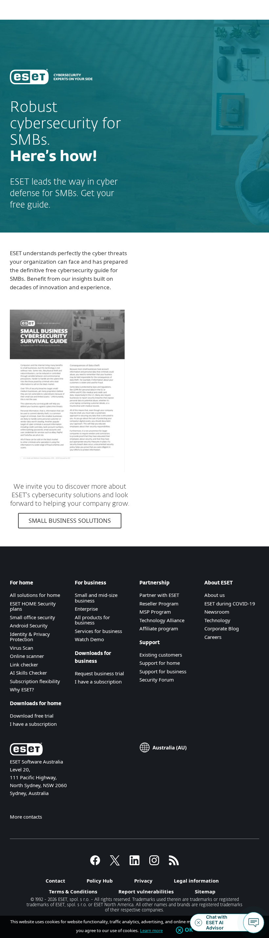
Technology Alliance (161, 620)
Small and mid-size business (96, 598)
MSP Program (155, 611)
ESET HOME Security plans (33, 606)
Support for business (162, 671)
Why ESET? (22, 689)
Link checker (24, 664)
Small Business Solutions (70, 520)
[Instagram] (154, 863)
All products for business (92, 620)
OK (189, 930)
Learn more (151, 930)
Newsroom (216, 611)
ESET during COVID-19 (229, 603)
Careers (212, 637)
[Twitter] (114, 863)
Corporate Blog (221, 628)
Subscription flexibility (35, 681)
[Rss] (173, 863)
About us (214, 595)
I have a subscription (33, 724)
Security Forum (156, 679)
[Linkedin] (134, 863)
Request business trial (99, 673)
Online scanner (27, 656)
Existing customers (160, 654)
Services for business (98, 631)
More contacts (26, 816)
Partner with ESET (159, 595)
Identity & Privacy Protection (30, 637)
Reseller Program (158, 603)
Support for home (159, 663)
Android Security (29, 625)
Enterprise (86, 608)
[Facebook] (95, 863)
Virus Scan (21, 647)
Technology (217, 620)
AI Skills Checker (28, 672)
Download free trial (31, 715)
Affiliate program (158, 628)
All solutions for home (35, 595)
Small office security (32, 617)
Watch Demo (89, 639)
